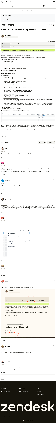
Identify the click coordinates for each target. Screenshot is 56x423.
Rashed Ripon (7, 180)
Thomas (6, 217)
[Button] (2, 136)
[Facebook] (52, 25)
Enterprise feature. (12, 206)
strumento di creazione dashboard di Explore (35, 50)
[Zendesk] (28, 406)
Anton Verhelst (7, 361)
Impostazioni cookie (28, 416)
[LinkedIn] (48, 25)
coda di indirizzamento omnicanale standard (36, 57)
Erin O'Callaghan (8, 35)
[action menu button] (54, 148)
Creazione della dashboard (9, 62)
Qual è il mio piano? (51, 41)
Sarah (6, 148)
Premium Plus (5, 352)
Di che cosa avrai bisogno (8, 61)
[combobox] (42, 142)
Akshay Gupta (7, 162)
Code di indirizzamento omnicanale (11, 67)
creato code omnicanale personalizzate (11, 52)
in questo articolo (27, 96)
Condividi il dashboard (8, 108)
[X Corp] (50, 25)
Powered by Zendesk (29, 420)
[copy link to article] (54, 25)
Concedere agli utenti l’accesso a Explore (37, 78)
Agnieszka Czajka (8, 199)
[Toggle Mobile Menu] (54, 2)
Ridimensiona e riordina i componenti (11, 98)
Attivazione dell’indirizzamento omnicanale (26, 80)
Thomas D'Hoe (4, 205)
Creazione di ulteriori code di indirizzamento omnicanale (15, 68)
